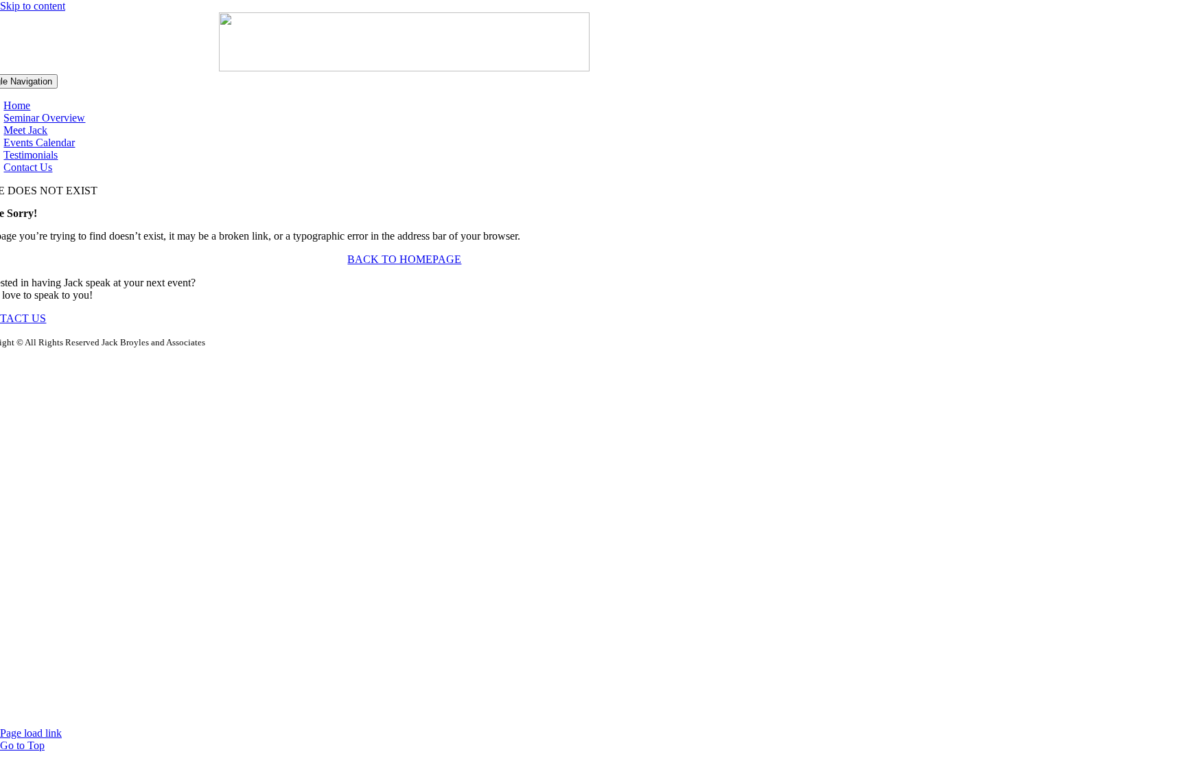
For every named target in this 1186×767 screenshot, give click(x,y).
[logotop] (404, 67)
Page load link (31, 733)
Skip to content (32, 6)
